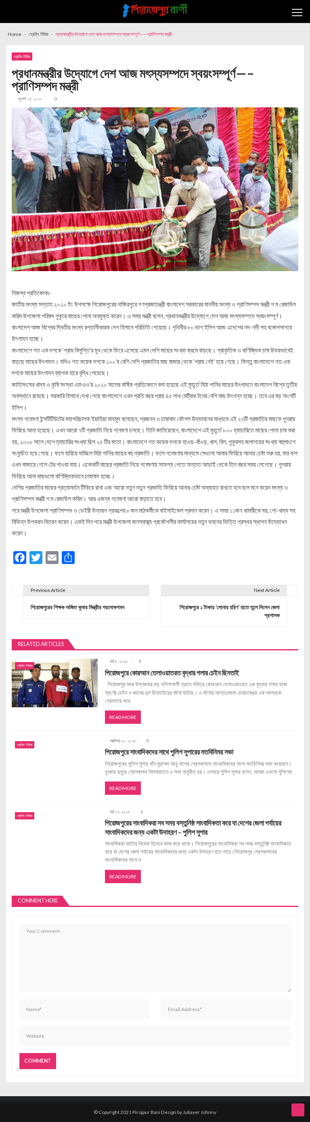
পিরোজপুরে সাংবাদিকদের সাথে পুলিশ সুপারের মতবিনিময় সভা (169, 752)
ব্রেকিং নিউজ (22, 56)
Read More (122, 717)
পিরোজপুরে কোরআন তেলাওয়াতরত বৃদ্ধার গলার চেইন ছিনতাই (172, 673)
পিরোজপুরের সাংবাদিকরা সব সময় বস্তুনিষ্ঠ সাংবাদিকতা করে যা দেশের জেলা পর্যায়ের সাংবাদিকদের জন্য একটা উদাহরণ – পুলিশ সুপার (193, 827)
